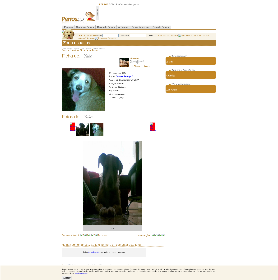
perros (136, 4)
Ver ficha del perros (99, 48)
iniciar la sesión (94, 252)
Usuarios (76, 48)
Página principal (67, 48)
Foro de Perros (161, 27)
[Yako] (82, 129)
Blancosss (134, 58)
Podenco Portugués (124, 76)
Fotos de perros (140, 27)
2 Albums (136, 66)
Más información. (81, 273)
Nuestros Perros (85, 27)
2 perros (147, 66)
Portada (68, 27)
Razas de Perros (106, 27)
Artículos (123, 27)
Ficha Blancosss (86, 48)
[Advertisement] (157, 13)
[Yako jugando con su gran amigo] (96, 129)
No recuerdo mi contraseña (168, 35)
